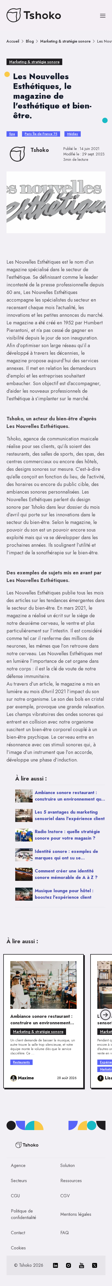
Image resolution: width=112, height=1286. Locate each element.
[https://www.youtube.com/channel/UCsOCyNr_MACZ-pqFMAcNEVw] (81, 1265)
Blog (30, 41)
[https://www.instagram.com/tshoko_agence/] (68, 1265)
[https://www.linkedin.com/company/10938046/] (55, 1265)
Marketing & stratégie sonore (65, 41)
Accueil (13, 41)
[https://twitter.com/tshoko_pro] (94, 1265)
